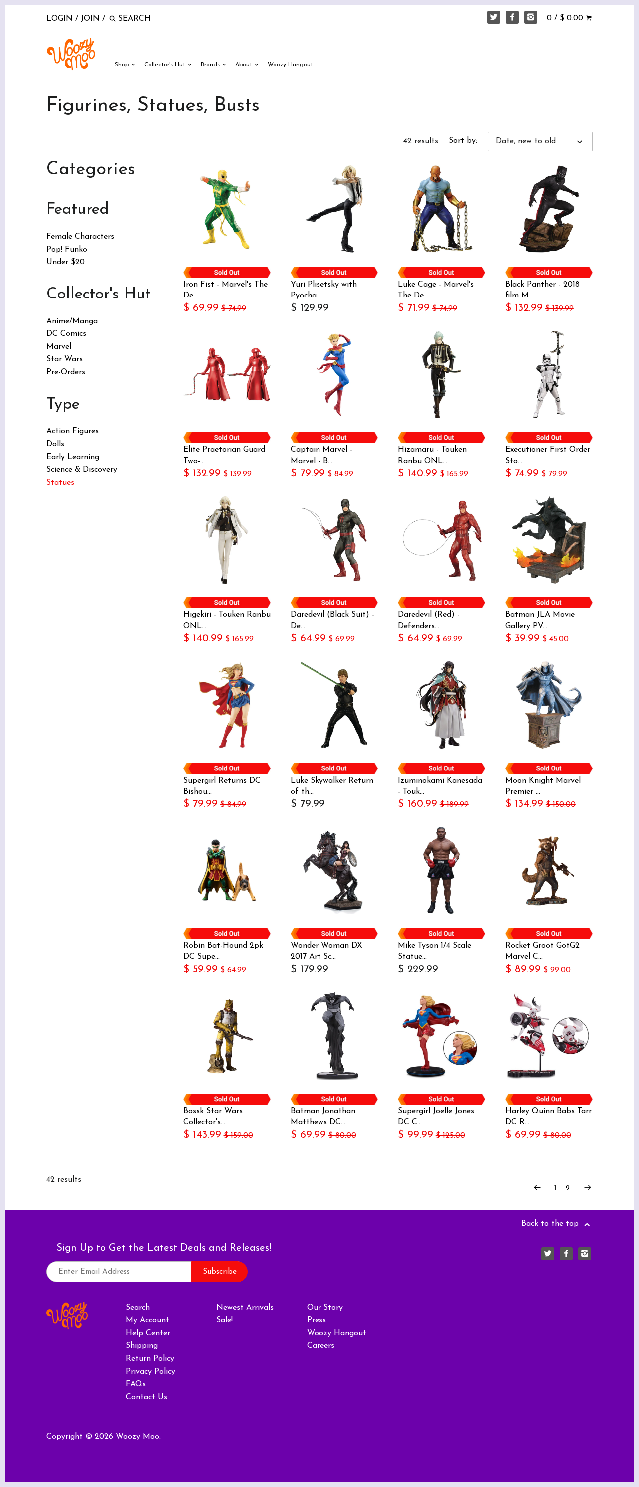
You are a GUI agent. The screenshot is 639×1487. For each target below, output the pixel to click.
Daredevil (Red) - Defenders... (429, 620)
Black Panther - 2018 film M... (542, 290)
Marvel (58, 347)
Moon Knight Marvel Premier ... (543, 786)
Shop (123, 65)
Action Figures (72, 431)
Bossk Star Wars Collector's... (213, 1116)
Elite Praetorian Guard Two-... (224, 455)
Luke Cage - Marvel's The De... (436, 290)
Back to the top (551, 1224)
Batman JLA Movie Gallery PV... (540, 620)
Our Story (325, 1308)
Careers (320, 1346)
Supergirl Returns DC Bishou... (222, 786)
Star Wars (64, 359)
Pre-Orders (65, 372)
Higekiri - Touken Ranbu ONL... (227, 620)
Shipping (142, 1346)
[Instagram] (530, 17)
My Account (147, 1320)
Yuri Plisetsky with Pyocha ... (324, 290)
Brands (211, 65)
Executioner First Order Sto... (547, 455)
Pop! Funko (66, 250)
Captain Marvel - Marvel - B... (321, 455)
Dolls (55, 444)
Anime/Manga (72, 321)
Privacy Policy (150, 1372)
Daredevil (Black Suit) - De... (332, 620)
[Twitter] (493, 17)
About (244, 65)
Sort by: (463, 141)
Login (59, 19)
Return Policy (150, 1359)
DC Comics (66, 334)
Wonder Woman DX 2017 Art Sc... (326, 951)
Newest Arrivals (245, 1308)
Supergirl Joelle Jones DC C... (436, 1116)
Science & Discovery (81, 470)
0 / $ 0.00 (566, 18)
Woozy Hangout (290, 65)
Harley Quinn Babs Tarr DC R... (548, 1116)
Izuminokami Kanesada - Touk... (440, 786)
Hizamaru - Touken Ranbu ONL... (432, 455)
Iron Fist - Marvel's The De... (225, 290)
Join (90, 19)
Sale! (224, 1320)
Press (316, 1320)
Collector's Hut (165, 65)
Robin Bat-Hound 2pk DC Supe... (223, 951)
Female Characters (80, 237)
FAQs (136, 1384)
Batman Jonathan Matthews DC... (323, 1116)
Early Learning (72, 457)
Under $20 (65, 262)
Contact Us (146, 1397)
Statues (60, 483)
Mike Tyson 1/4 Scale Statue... (434, 951)
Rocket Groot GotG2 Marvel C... (542, 951)
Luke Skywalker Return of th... (332, 786)
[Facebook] (512, 17)
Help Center (148, 1333)
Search (138, 1308)
